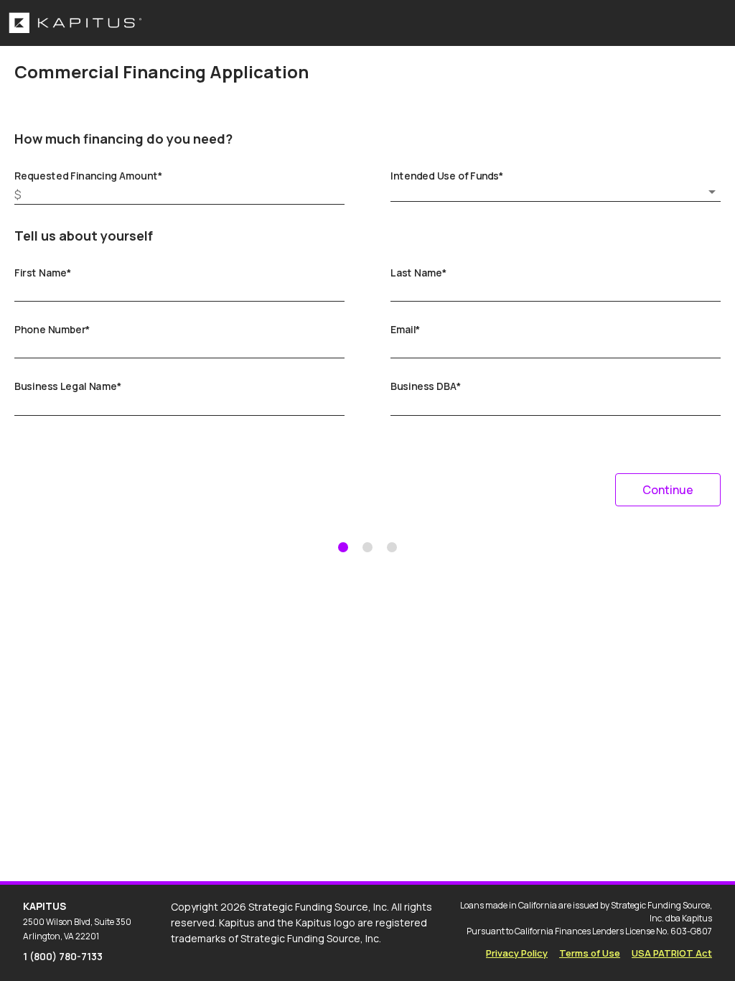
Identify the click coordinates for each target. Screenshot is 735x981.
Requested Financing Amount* (88, 176)
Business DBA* (426, 386)
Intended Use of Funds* (447, 176)
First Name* (43, 273)
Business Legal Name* (67, 386)
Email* (405, 329)
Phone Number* (52, 329)
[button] (555, 191)
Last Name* (418, 273)
